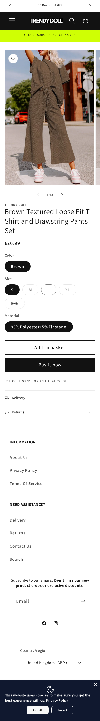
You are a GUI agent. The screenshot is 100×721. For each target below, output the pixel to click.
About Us (19, 457)
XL (71, 291)
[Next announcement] (90, 5)
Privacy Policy (23, 470)
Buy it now (50, 365)
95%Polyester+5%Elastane (39, 327)
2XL (18, 304)
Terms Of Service (26, 483)
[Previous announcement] (10, 5)
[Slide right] (62, 195)
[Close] (95, 684)
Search (16, 559)
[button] (12, 21)
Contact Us (20, 546)
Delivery (18, 520)
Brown (17, 266)
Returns (17, 533)
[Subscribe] (83, 601)
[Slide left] (38, 195)
